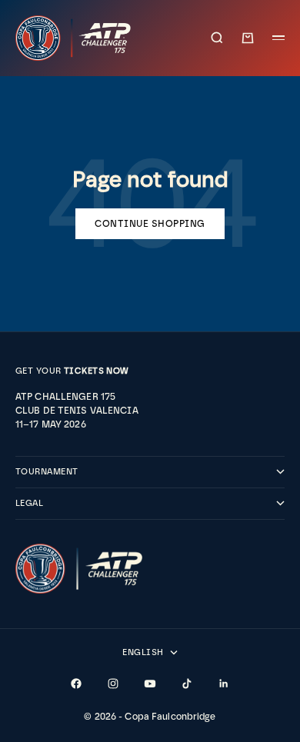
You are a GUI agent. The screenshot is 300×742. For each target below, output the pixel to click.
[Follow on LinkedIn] (224, 683)
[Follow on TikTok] (187, 683)
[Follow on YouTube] (150, 683)
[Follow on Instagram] (113, 683)
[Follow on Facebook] (76, 683)
